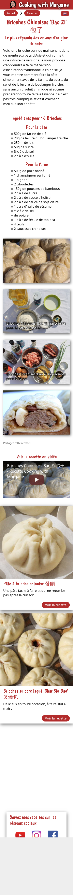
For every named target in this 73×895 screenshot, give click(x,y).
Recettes (32, 13)
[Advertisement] (36, 763)
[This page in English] (65, 13)
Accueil (10, 13)
